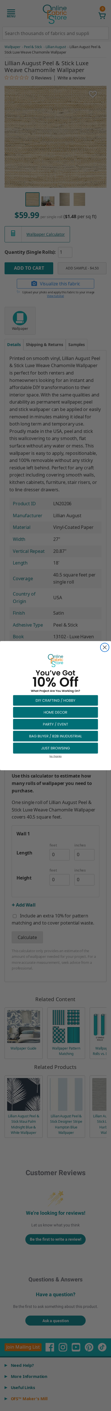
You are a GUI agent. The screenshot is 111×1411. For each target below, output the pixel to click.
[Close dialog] (104, 647)
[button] (55, 700)
